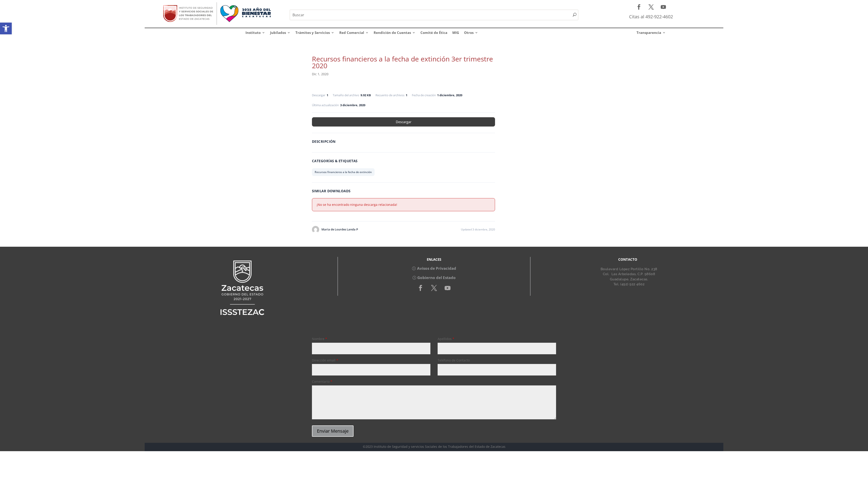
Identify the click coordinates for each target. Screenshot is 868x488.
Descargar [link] (403, 122)
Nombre (319, 339)
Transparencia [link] (649, 32)
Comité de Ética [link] (433, 32)
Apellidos (446, 339)
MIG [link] (455, 32)
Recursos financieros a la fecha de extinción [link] (343, 172)
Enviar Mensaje (333, 431)
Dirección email (325, 360)
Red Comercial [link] (351, 32)
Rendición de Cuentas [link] (392, 32)
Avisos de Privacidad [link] (436, 268)
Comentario (322, 381)
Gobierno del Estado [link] (436, 277)
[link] (6, 28)
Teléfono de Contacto (454, 360)
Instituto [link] (253, 32)
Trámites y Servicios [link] (312, 32)
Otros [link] (469, 32)
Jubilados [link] (278, 32)
